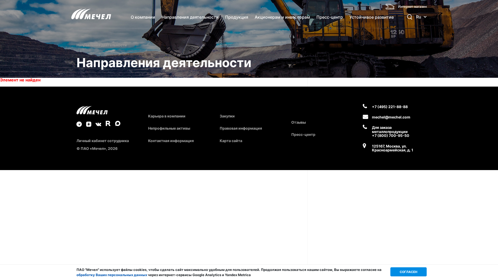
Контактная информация (171, 140)
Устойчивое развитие (371, 17)
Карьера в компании (166, 116)
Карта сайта (231, 140)
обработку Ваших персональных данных (112, 275)
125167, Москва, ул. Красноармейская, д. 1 (392, 148)
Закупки (227, 116)
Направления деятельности (190, 17)
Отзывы (298, 122)
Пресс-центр (329, 17)
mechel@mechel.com (391, 117)
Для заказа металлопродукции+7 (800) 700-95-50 (390, 131)
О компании (143, 17)
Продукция (236, 17)
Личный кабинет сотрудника (103, 140)
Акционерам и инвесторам (282, 17)
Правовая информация (241, 128)
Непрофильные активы (169, 128)
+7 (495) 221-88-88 (390, 107)
